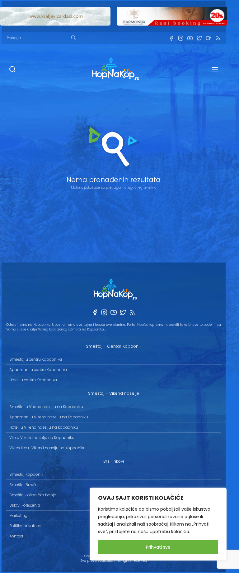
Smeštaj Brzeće (23, 484)
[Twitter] (199, 38)
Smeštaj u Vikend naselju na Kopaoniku (46, 406)
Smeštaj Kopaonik (26, 474)
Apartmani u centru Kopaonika (38, 369)
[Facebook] (171, 38)
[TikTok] (208, 38)
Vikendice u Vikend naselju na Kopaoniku (47, 447)
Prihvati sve (158, 547)
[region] (158, 524)
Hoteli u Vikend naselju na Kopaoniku (43, 427)
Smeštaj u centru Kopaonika (35, 359)
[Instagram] (180, 38)
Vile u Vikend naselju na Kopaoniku (41, 437)
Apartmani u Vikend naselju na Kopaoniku (48, 417)
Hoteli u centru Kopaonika (33, 380)
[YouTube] (189, 38)
